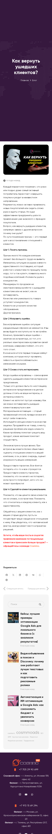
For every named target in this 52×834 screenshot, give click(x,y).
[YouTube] (26, 794)
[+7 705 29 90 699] (16, 769)
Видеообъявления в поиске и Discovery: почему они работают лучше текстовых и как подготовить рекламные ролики (32, 669)
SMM (9, 737)
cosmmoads (27, 732)
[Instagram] (20, 794)
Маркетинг (34, 737)
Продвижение (29, 741)
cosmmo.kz (11, 733)
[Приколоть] (26, 575)
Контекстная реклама (20, 737)
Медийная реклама (15, 741)
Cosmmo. (35, 546)
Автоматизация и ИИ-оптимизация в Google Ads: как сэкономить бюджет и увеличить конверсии (32, 709)
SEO (41, 733)
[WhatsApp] (32, 794)
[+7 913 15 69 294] (17, 805)
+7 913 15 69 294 (29, 805)
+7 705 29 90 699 (28, 769)
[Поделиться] (6, 575)
